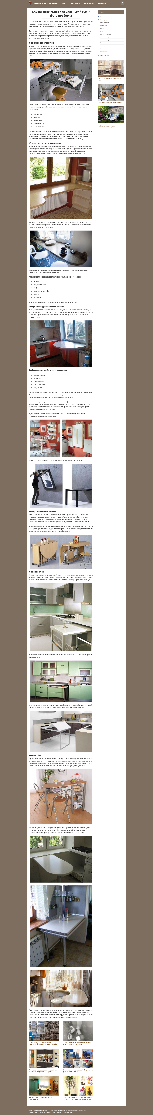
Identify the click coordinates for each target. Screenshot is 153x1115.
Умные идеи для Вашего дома (37, 1110)
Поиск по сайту (68, 1112)
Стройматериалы (104, 51)
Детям (102, 28)
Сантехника (103, 46)
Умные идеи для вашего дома (49, 3)
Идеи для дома (75, 3)
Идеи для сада (102, 3)
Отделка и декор (104, 40)
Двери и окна (103, 25)
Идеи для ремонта (88, 3)
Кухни (101, 31)
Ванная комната (104, 22)
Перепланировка (104, 43)
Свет (101, 49)
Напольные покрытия (106, 37)
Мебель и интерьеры (105, 34)
